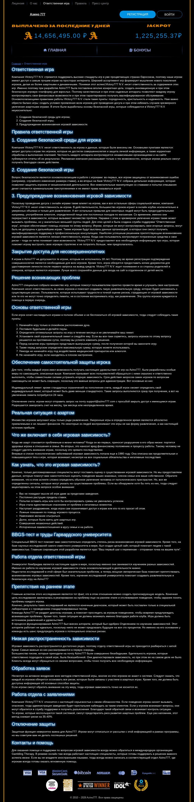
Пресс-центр (100, 3)
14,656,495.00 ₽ (60, 35)
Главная (57, 50)
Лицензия (18, 3)
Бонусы (142, 50)
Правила (80, 3)
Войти (169, 14)
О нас (34, 3)
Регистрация (137, 14)
